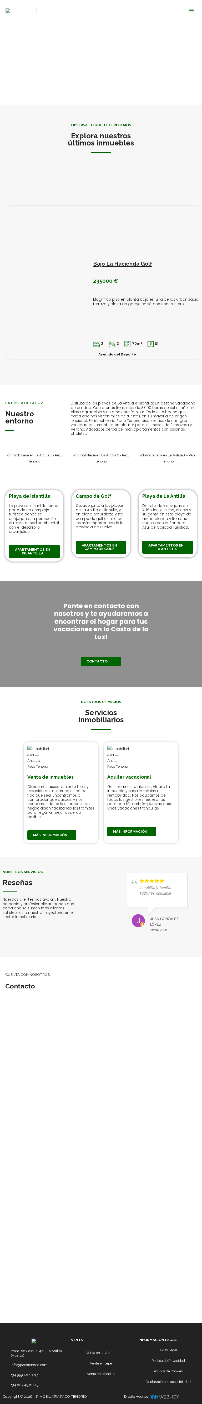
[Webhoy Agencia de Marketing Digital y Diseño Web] (164, 1396)
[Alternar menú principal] (191, 10)
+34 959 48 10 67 (24, 1375)
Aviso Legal (168, 1350)
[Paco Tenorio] (21, 10)
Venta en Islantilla (101, 1374)
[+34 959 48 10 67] (6, 1375)
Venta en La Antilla (100, 1353)
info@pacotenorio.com (29, 1365)
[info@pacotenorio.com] (6, 1365)
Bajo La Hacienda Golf (122, 264)
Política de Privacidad (168, 1361)
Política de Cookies (168, 1371)
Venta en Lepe (101, 1363)
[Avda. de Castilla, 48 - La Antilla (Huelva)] (6, 1351)
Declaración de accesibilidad (168, 1382)
